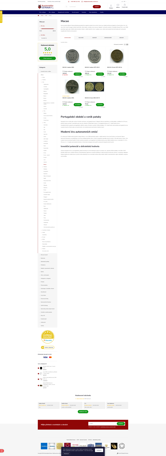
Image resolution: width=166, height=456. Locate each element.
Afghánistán (46, 84)
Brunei (45, 98)
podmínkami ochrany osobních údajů (108, 427)
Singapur (45, 197)
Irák (44, 127)
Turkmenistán (46, 220)
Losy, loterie (43, 295)
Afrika (43, 77)
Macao (45, 164)
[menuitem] (42, 12)
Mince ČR (43, 315)
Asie (43, 82)
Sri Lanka (45, 201)
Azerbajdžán (46, 89)
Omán (45, 183)
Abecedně (121, 37)
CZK (124, 1)
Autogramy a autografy (46, 278)
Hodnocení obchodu (83, 395)
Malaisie (45, 166)
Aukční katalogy (44, 305)
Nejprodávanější (108, 37)
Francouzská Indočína (48, 115)
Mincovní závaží (44, 254)
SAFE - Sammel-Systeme (82, 439)
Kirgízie (45, 150)
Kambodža (46, 143)
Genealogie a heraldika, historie (47, 288)
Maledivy (45, 169)
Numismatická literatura (46, 302)
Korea (45, 152)
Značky (42, 325)
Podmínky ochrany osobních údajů (54, 1)
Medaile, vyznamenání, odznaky (47, 268)
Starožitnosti (43, 292)
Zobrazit (77, 74)
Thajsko (45, 213)
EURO (43, 239)
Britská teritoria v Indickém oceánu (49, 103)
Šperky (42, 271)
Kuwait (45, 157)
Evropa (43, 237)
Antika (43, 232)
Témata (43, 248)
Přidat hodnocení (47, 58)
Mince (42, 74)
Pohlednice (43, 265)
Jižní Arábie (46, 138)
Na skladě (44, 38)
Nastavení (66, 453)
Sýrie (45, 206)
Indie (45, 122)
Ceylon (45, 106)
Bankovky (43, 258)
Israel (45, 131)
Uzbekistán (46, 222)
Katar (45, 145)
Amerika (44, 79)
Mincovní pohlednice (46, 241)
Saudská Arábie (47, 194)
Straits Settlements (47, 204)
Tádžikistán (46, 208)
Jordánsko (46, 141)
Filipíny (45, 113)
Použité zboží (43, 319)
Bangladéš (46, 93)
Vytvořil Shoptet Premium (123, 453)
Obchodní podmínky (41, 1)
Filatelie (42, 281)
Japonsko (45, 134)
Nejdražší (94, 37)
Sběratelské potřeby (45, 261)
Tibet (45, 215)
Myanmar (45, 173)
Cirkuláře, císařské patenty (46, 312)
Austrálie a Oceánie (46, 230)
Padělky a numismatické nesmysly (49, 246)
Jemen (45, 136)
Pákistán (45, 185)
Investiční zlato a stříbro (46, 71)
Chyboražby (44, 244)
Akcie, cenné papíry (45, 275)
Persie (45, 190)
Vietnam (45, 224)
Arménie (45, 86)
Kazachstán (46, 148)
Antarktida (44, 234)
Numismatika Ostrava (71, 439)
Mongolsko (46, 171)
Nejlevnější (81, 37)
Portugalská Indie (47, 192)
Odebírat (120, 423)
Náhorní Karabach (47, 176)
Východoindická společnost (49, 227)
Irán (44, 129)
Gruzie (45, 118)
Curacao (45, 108)
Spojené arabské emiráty (48, 199)
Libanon (45, 162)
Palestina (45, 187)
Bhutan (45, 100)
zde (92, 450)
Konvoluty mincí (45, 251)
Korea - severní (47, 155)
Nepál (45, 178)
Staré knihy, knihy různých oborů (47, 308)
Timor (45, 217)
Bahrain (45, 91)
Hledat (97, 6)
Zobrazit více (83, 411)
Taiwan (45, 211)
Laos (45, 159)
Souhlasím (99, 450)
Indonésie (45, 125)
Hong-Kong (46, 120)
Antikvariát (43, 322)
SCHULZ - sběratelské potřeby (94, 439)
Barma (45, 96)
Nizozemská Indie (47, 180)
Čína (44, 111)
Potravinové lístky (44, 298)
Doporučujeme (67, 37)
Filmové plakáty (44, 285)
